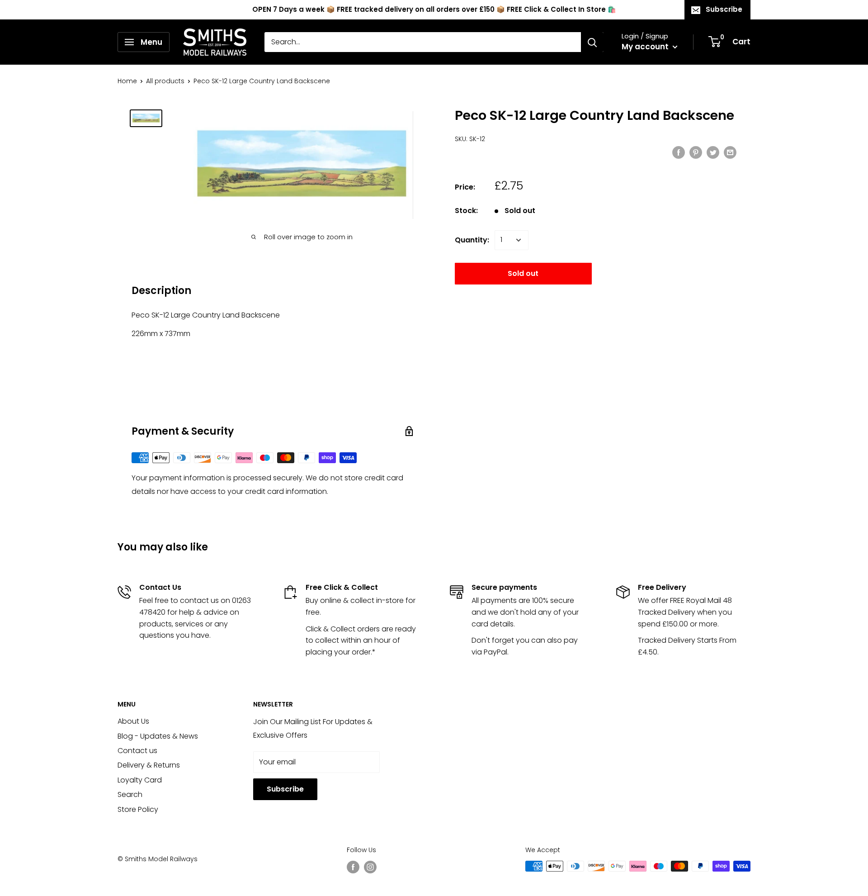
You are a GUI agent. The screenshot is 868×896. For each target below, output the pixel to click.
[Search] (592, 42)
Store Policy (138, 809)
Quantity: (472, 240)
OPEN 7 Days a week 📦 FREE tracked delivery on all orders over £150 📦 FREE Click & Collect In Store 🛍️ (434, 9)
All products (165, 80)
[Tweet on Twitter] (713, 152)
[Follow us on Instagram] (370, 867)
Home (127, 80)
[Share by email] (730, 152)
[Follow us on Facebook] (353, 867)
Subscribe (724, 9)
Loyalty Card (140, 780)
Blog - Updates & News (158, 736)
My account (646, 46)
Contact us (137, 750)
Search (130, 794)
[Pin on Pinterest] (695, 152)
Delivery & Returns (149, 765)
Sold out (523, 273)
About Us (133, 721)
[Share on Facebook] (678, 152)
